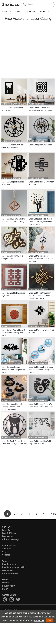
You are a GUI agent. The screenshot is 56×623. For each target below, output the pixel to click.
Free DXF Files (9, 533)
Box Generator (9, 564)
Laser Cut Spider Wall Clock (40, 145)
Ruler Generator (10, 573)
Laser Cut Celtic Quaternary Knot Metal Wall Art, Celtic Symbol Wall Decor (40, 295)
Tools (18, 11)
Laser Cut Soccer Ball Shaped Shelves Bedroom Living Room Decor (41, 370)
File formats (30, 11)
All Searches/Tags (10, 539)
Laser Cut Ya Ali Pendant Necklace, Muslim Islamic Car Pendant (41, 258)
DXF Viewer (7, 570)
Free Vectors (8, 536)
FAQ (4, 551)
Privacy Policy (8, 585)
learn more (39, 620)
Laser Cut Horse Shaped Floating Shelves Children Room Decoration (12, 407)
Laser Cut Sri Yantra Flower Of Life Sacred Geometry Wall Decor (13, 332)
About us (6, 548)
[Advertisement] (28, 49)
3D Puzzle (44, 11)
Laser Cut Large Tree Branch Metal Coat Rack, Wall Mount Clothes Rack (40, 221)
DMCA (5, 589)
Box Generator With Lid (13, 567)
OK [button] (49, 620)
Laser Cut (6, 11)
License (6, 582)
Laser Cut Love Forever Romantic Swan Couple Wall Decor (13, 370)
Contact (6, 554)
